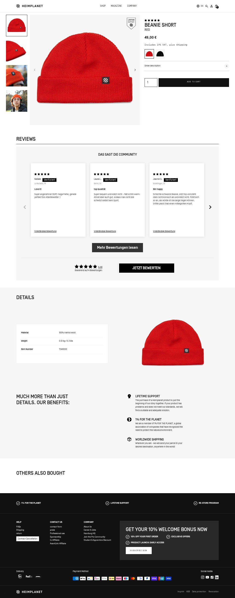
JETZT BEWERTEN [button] (146, 268)
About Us (88, 527)
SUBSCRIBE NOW (138, 550)
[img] (42, 174)
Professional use (57, 533)
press (52, 530)
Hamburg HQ (89, 533)
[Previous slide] (24, 207)
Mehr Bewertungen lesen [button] (117, 248)
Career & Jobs (90, 530)
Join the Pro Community (94, 537)
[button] (202, 6)
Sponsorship (55, 537)
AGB (188, 591)
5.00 (100, 267)
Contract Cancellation (27, 539)
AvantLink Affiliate (58, 543)
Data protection (199, 591)
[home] (29, 6)
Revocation (214, 591)
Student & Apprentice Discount (97, 540)
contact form (56, 527)
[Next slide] (210, 207)
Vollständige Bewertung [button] (45, 231)
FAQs (18, 527)
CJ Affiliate (54, 540)
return (19, 533)
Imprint (181, 591)
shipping (181, 45)
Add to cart (194, 82)
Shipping (20, 530)
